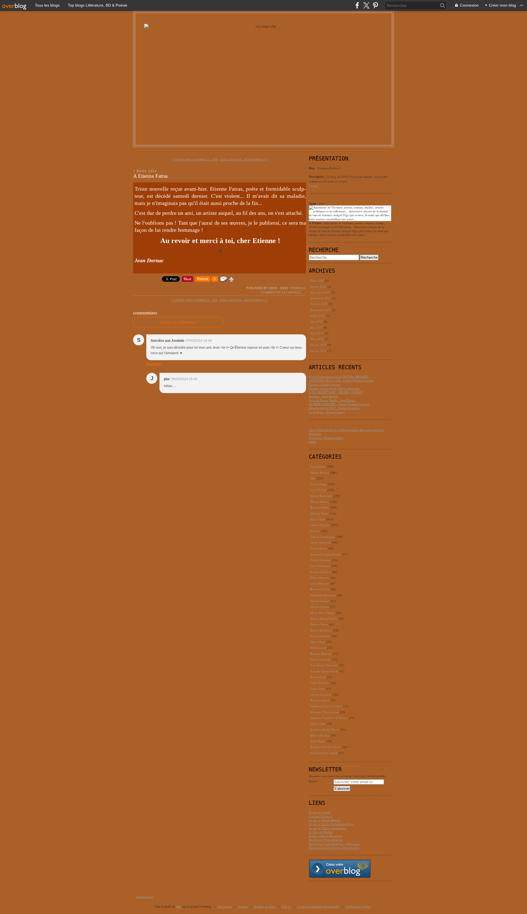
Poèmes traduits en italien (326, 706)
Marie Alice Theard (322, 613)
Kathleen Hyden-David (325, 729)
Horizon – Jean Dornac (323, 396)
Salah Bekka (318, 741)
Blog (312, 168)
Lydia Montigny (320, 566)
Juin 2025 (317, 321)
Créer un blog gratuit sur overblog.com (340, 868)
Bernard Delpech (321, 653)
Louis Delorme (319, 583)
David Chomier (320, 601)
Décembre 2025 (320, 292)
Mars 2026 (317, 280)
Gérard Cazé (318, 723)
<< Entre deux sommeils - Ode (195, 159)
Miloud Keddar (320, 735)
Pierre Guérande (320, 659)
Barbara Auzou (319, 700)
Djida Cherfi (318, 519)
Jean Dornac (318, 466)
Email (312, 781)
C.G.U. (286, 906)
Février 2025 (318, 345)
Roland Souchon (320, 572)
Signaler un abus (264, 906)
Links (312, 441)
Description (317, 176)
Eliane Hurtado (319, 578)
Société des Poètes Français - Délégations (334, 844)
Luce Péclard (318, 490)
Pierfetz (315, 531)
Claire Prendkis (319, 683)
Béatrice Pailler (319, 507)
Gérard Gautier (319, 607)
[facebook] (357, 5)
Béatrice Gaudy (320, 589)
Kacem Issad (318, 677)
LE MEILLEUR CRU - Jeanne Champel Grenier (339, 404)
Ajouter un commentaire (178, 322)
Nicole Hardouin (320, 542)
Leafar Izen (317, 689)
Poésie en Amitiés (320, 812)
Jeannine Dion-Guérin (324, 671)
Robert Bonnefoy (321, 630)
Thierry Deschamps (322, 537)
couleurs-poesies (145, 897)
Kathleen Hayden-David (325, 747)
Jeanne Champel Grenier (325, 554)
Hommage (298, 288)
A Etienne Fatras (150, 176)
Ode (312, 478)
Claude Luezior (320, 525)
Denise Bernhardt (321, 496)
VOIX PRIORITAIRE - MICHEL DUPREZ (336, 392)
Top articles (224, 906)
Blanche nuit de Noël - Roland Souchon (334, 408)
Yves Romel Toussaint (324, 665)
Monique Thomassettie (324, 712)
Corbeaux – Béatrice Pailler (326, 438)
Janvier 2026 (318, 286)
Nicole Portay (318, 548)
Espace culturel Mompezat (325, 836)
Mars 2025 (317, 339)
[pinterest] (375, 5)
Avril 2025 (317, 333)
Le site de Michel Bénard (324, 820)
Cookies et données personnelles (318, 906)
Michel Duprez (319, 502)
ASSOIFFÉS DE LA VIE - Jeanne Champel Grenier (341, 380)
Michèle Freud (319, 513)
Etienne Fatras (319, 624)
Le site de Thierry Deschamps (327, 828)
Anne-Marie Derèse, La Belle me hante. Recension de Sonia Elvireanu (346, 432)
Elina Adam (317, 642)
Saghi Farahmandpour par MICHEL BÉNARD (338, 376)
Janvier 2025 (318, 351)
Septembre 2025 (321, 310)
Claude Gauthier (320, 560)
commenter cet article (281, 292)
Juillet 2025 (318, 316)
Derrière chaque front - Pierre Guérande (334, 388)
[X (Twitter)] (366, 5)
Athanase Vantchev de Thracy (329, 718)
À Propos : (316, 223)
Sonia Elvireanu (320, 636)
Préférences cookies (358, 906)
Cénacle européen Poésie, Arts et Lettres (334, 847)
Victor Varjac (318, 484)
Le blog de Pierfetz (321, 832)
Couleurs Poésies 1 (320, 816)
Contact (313, 185)
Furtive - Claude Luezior (324, 384)
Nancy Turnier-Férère (324, 618)
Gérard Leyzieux (321, 694)
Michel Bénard (319, 472)
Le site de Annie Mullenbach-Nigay (331, 824)
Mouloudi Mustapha (323, 595)
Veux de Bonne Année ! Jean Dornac (332, 400)
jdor (178, 906)
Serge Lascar (318, 647)
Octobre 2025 (319, 304)
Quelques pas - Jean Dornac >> (244, 159)
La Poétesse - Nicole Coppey (327, 412)
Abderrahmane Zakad (324, 753)
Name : (314, 203)
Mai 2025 (316, 327)
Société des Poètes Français (326, 839)
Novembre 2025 (321, 298)
